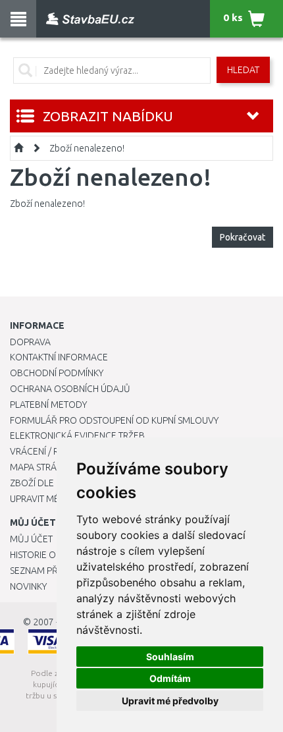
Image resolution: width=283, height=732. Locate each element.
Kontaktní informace (59, 357)
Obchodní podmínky (56, 373)
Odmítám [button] (170, 678)
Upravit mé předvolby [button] (170, 700)
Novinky (28, 586)
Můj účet (31, 539)
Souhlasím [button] (170, 656)
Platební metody (48, 404)
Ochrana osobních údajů (70, 388)
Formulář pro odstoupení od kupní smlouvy (114, 420)
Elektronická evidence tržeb (77, 435)
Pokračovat (242, 237)
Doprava (30, 342)
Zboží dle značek (50, 483)
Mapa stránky (41, 467)
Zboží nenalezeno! (86, 148)
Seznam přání (41, 570)
